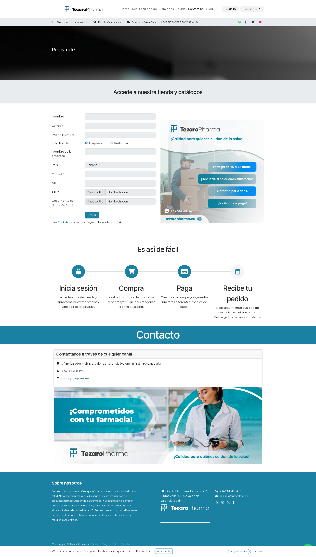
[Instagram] (260, 22)
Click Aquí (65, 222)
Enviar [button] (92, 215)
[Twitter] (253, 22)
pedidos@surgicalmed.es (75, 378)
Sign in (231, 9)
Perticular (121, 143)
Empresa (95, 143)
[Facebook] (245, 22)
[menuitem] (125, 9)
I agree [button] (257, 551)
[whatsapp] (239, 22)
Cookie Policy (163, 551)
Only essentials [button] (239, 551)
